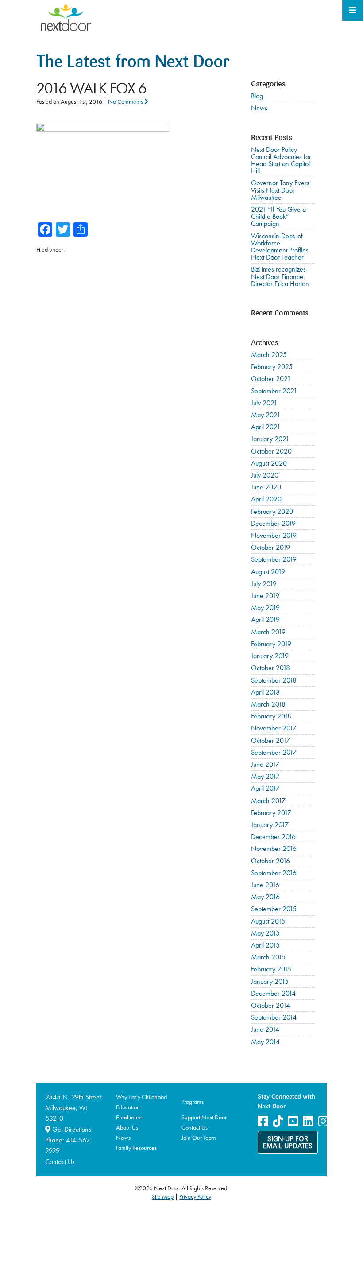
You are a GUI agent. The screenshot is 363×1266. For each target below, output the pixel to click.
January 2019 (270, 655)
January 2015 (270, 981)
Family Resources (136, 1148)
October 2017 (270, 740)
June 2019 (265, 595)
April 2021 (266, 426)
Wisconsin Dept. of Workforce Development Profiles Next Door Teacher (280, 246)
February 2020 (272, 511)
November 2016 (274, 848)
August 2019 (268, 571)
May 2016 (265, 896)
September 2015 (274, 908)
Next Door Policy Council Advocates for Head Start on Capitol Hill (281, 160)
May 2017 (265, 776)
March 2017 (268, 800)
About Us (127, 1127)
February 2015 (271, 969)
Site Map (163, 1196)
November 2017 (274, 728)
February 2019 (271, 644)
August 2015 (268, 921)
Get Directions (70, 1129)
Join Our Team (199, 1138)
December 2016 (273, 836)
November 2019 (274, 535)
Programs (193, 1102)
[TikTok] (278, 1121)
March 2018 (268, 704)
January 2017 (270, 824)
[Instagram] (323, 1121)
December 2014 (273, 993)
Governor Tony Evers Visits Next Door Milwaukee (280, 190)
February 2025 (272, 366)
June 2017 (265, 764)
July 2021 (264, 403)
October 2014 (270, 1005)
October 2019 (270, 547)
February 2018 (271, 716)
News (259, 108)
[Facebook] (263, 1121)
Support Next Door (204, 1117)
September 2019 (274, 559)
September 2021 (274, 391)
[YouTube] (293, 1121)
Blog (257, 96)
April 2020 (266, 499)
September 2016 (274, 873)
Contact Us (60, 1161)
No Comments (126, 101)
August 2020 (269, 463)
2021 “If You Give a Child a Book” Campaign (278, 216)
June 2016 (265, 884)
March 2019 (268, 632)
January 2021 (270, 438)
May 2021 (266, 414)
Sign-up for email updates (288, 1143)
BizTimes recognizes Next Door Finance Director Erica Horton (280, 276)
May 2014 (265, 1041)
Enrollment (129, 1117)
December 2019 (273, 523)
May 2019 (265, 607)
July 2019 (264, 583)
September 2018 (274, 680)
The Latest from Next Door (132, 63)
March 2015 (268, 957)
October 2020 (271, 451)
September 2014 (274, 1017)
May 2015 (265, 933)
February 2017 (271, 812)
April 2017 (265, 788)
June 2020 (266, 487)
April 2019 (265, 619)
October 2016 (270, 861)
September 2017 (274, 752)
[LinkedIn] (308, 1121)
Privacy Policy (195, 1196)
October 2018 (270, 667)
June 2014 (265, 1029)
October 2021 (271, 378)
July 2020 (264, 475)
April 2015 (265, 945)
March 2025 (269, 354)
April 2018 (265, 692)
